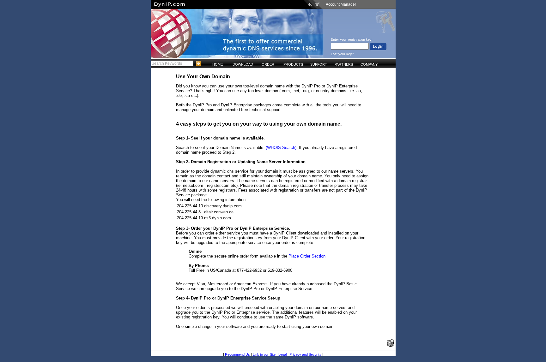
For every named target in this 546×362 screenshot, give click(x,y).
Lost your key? (342, 54)
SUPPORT (318, 64)
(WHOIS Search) (281, 147)
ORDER (268, 64)
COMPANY (369, 64)
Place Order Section (306, 256)
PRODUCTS (293, 64)
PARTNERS (344, 64)
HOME (217, 64)
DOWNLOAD (243, 64)
